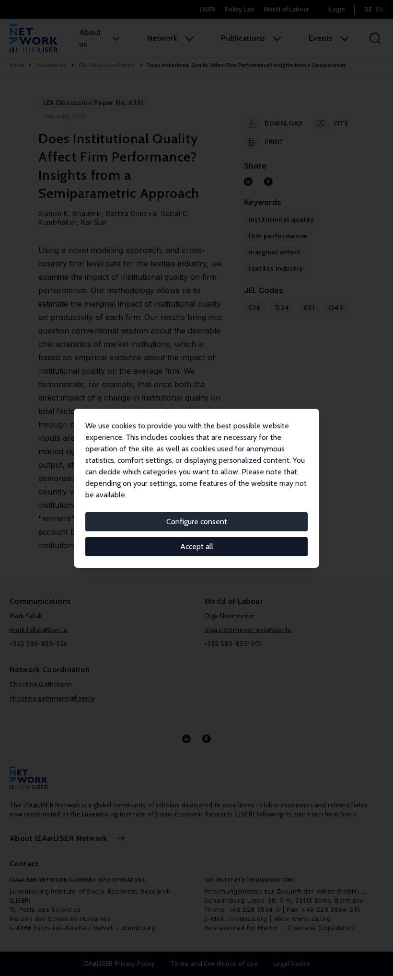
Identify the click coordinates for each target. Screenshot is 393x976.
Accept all (196, 546)
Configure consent (196, 521)
